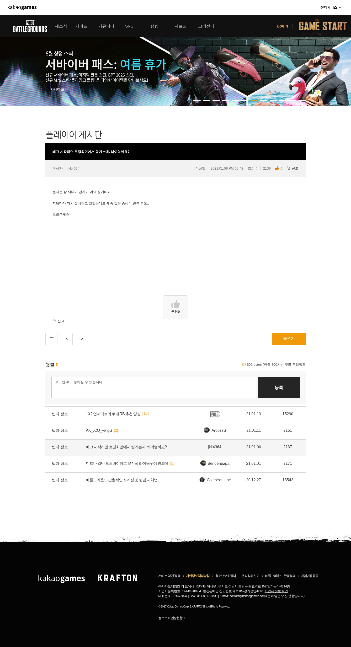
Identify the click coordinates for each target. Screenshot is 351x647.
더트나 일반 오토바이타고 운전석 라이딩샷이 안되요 (127, 463)
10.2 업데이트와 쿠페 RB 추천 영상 (113, 414)
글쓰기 (289, 339)
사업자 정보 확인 (276, 591)
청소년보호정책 (225, 576)
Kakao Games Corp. (178, 606)
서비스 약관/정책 (169, 576)
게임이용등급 (309, 576)
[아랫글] (81, 339)
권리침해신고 (250, 576)
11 (302, 100)
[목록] (51, 339)
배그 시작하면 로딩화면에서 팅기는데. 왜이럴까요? (126, 447)
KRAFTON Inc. (200, 606)
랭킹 (154, 26)
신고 (295, 168)
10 (292, 100)
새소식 (61, 26)
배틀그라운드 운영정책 (280, 576)
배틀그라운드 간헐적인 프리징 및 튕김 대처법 (122, 480)
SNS (129, 26)
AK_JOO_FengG (99, 430)
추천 (175, 312)
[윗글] (66, 339)
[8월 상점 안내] (175, 60)
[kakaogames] (22, 7)
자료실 (181, 26)
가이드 (81, 26)
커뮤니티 (106, 26)
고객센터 (206, 26)
